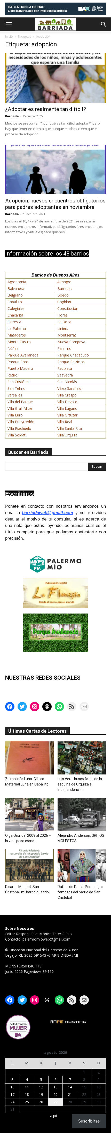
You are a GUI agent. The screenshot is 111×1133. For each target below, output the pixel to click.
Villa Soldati (16, 435)
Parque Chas (18, 361)
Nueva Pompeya (71, 341)
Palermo (64, 348)
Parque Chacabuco (73, 355)
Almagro (64, 281)
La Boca (64, 321)
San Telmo (16, 388)
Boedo (63, 295)
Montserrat (66, 335)
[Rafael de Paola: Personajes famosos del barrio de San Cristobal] (82, 865)
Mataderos (16, 335)
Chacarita (15, 315)
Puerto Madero (20, 368)
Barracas (64, 288)
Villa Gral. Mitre (19, 408)
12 (41, 1087)
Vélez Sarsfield (69, 388)
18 (27, 1094)
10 (12, 1087)
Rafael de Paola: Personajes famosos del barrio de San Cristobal (80, 892)
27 (55, 1101)
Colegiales (16, 308)
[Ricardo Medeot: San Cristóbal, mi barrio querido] (29, 865)
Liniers (62, 328)
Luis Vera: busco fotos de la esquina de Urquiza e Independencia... (80, 784)
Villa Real (64, 421)
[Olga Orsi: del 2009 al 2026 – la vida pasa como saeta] (29, 814)
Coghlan (64, 301)
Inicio (9, 36)
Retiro (12, 375)
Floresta (14, 321)
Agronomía (16, 281)
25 (27, 1101)
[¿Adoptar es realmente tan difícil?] (55, 78)
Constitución (67, 308)
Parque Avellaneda (22, 355)
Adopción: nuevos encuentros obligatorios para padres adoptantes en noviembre (55, 204)
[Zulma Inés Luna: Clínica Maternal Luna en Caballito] (29, 757)
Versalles (14, 395)
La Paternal (17, 328)
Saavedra (65, 375)
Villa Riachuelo (19, 428)
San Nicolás (67, 381)
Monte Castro (19, 341)
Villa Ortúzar (67, 415)
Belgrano (15, 295)
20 (55, 1094)
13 (55, 1087)
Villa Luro (15, 415)
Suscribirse (89, 1121)
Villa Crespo (67, 395)
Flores (62, 315)
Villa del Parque (20, 401)
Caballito (14, 301)
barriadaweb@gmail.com (47, 512)
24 (12, 1101)
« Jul (53, 1116)
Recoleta (64, 368)
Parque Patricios (71, 361)
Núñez (12, 348)
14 (70, 1087)
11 (27, 1087)
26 (41, 1101)
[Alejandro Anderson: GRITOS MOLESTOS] (82, 814)
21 (70, 1094)
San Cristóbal (18, 381)
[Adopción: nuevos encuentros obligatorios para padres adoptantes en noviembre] (55, 170)
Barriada (12, 116)
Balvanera (15, 288)
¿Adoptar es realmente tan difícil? (45, 109)
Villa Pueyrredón (20, 421)
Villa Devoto (67, 401)
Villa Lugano (67, 408)
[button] (9, 24)
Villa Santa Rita (69, 428)
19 (41, 1094)
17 (12, 1094)
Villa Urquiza (67, 435)
